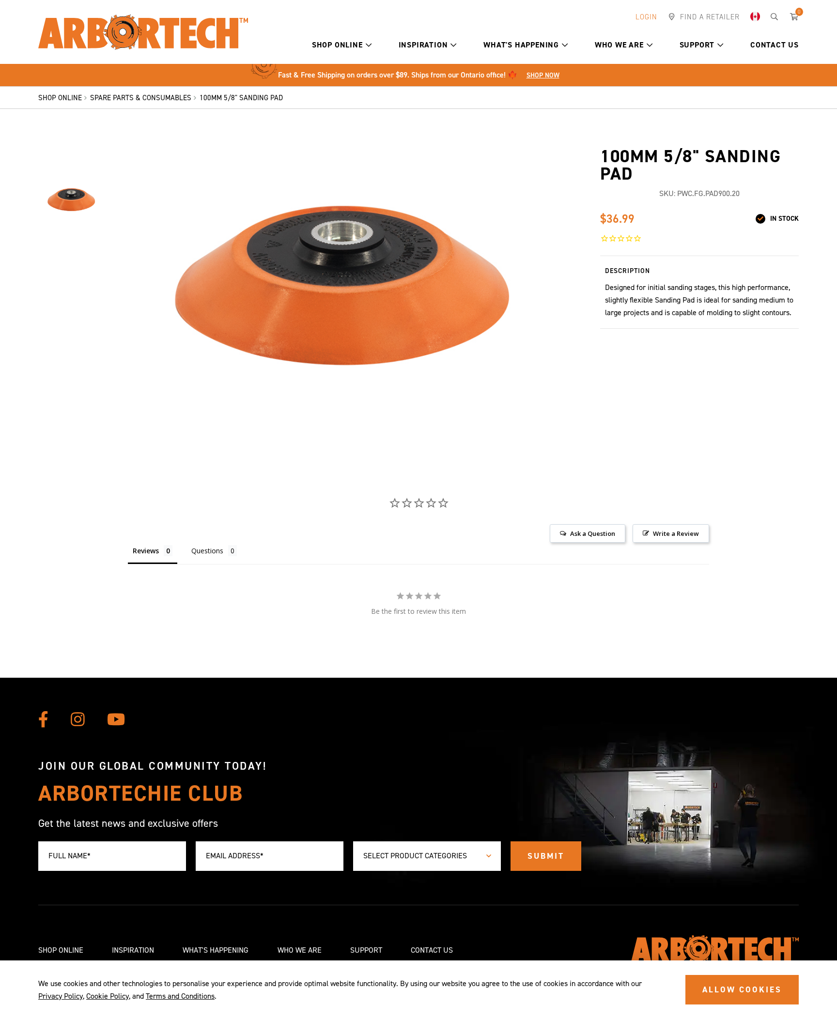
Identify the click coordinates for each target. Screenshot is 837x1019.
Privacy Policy (60, 996)
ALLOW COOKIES (742, 989)
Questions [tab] (207, 550)
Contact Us (774, 45)
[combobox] (427, 856)
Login (646, 17)
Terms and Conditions (180, 996)
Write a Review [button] (676, 533)
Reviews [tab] (146, 550)
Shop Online (337, 45)
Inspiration (423, 45)
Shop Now (543, 75)
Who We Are (619, 45)
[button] (369, 45)
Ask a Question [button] (592, 533)
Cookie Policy (107, 996)
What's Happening (521, 45)
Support (697, 45)
